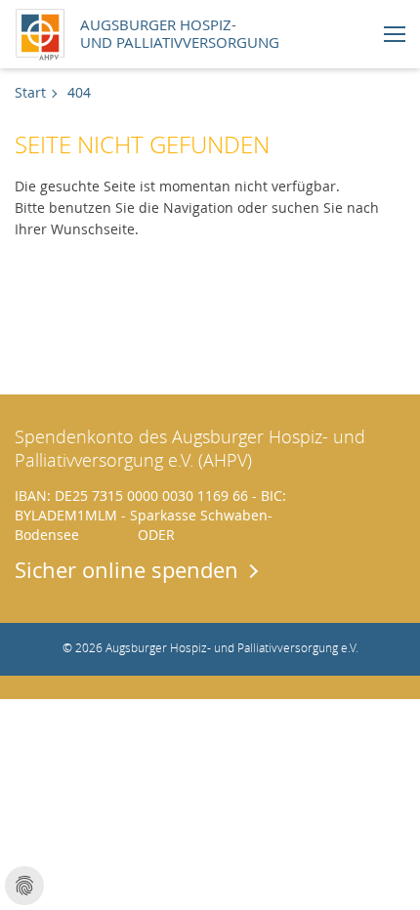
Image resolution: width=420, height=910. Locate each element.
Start (30, 92)
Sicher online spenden (126, 569)
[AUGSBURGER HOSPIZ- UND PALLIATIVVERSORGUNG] (45, 31)
